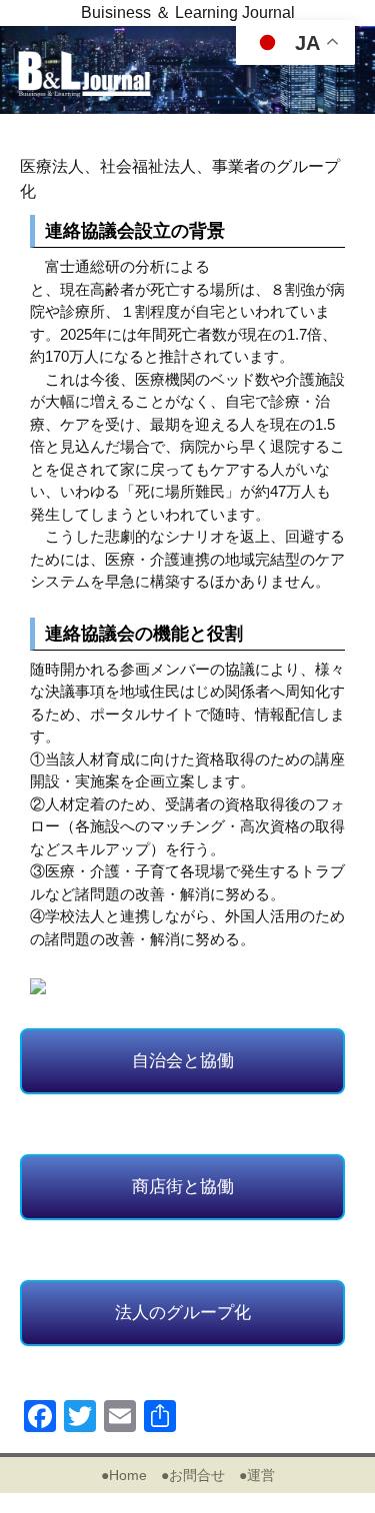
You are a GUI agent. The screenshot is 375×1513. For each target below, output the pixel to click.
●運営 (257, 1475)
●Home (124, 1475)
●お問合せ (193, 1475)
